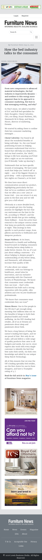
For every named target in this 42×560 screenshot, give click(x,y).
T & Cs (8, 542)
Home (3, 61)
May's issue (30, 376)
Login (16, 16)
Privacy (34, 542)
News (14, 530)
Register (25, 16)
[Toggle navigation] (36, 37)
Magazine (34, 530)
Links (21, 546)
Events (23, 530)
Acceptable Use (20, 542)
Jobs (17, 534)
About (24, 534)
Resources (12, 61)
